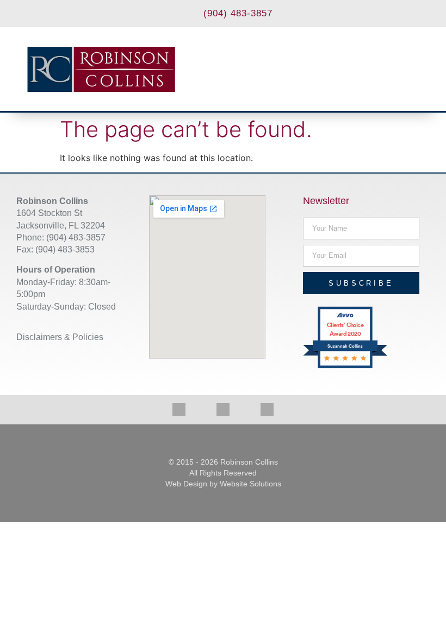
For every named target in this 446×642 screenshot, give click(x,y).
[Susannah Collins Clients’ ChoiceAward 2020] (345, 366)
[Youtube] (267, 409)
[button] (408, 69)
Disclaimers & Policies (59, 337)
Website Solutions (250, 483)
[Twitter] (223, 409)
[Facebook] (178, 409)
